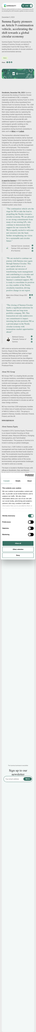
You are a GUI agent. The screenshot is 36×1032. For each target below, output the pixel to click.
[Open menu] (23, 6)
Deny (18, 555)
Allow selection (18, 549)
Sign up (28, 779)
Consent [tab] (7, 481)
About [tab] (29, 481)
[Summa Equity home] (10, 6)
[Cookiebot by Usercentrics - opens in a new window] (25, 475)
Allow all (18, 543)
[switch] (31, 522)
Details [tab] (18, 481)
